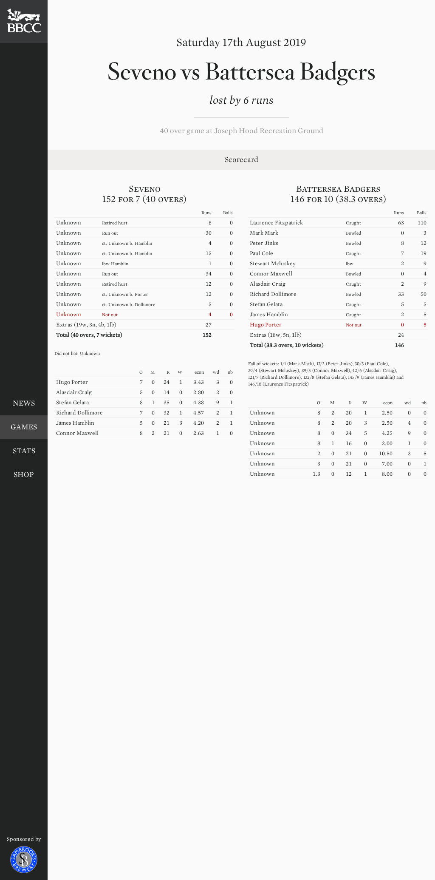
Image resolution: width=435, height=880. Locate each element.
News (24, 403)
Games (24, 427)
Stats (24, 451)
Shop (24, 475)
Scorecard (241, 160)
